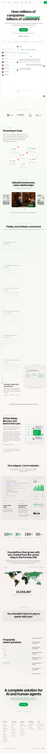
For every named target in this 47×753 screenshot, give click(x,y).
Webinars (13, 733)
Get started (23, 707)
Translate (22, 734)
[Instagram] (39, 751)
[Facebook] (30, 751)
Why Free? (26, 2)
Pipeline (9, 41)
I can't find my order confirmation (22, 52)
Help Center (14, 726)
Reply (19, 90)
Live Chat (5, 726)
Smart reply (30, 90)
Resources (16, 2)
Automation (5, 742)
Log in (40, 2)
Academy (13, 731)
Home (4, 2)
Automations (17, 41)
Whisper (23, 90)
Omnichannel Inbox (6, 729)
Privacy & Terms (40, 726)
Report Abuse (40, 731)
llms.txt (21, 738)
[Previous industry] (5, 199)
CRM (4, 41)
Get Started (23, 29)
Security (39, 730)
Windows (30, 728)
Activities (41, 41)
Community (14, 738)
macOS (30, 730)
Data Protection (40, 728)
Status (13, 737)
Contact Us (22, 736)
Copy (27, 478)
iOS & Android (32, 731)
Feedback (34, 41)
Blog (12, 730)
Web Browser (31, 726)
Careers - (23, 729)
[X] (33, 751)
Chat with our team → (7, 666)
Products (9, 2)
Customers (22, 731)
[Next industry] (42, 199)
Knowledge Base (26, 41)
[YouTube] (43, 751)
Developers (14, 735)
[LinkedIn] (36, 751)
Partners (22, 733)
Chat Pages (5, 731)
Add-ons (22, 2)
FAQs (13, 728)
